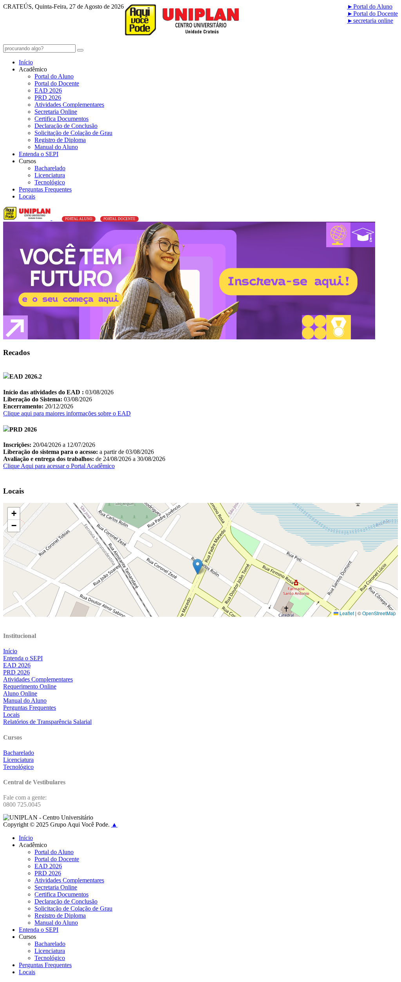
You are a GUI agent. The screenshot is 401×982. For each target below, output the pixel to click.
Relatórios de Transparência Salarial (47, 721)
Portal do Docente (372, 13)
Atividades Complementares (69, 104)
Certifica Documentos (61, 118)
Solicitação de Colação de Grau (73, 132)
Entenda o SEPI (38, 154)
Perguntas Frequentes (45, 189)
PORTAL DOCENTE (119, 219)
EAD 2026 (48, 90)
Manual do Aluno (56, 147)
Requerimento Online (29, 686)
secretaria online (370, 20)
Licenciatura (49, 175)
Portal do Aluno (369, 6)
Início (26, 62)
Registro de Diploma (60, 140)
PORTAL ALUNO (78, 219)
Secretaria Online (55, 111)
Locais (27, 196)
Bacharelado (49, 168)
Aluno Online (20, 693)
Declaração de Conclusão (66, 125)
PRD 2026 (47, 97)
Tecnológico (49, 182)
